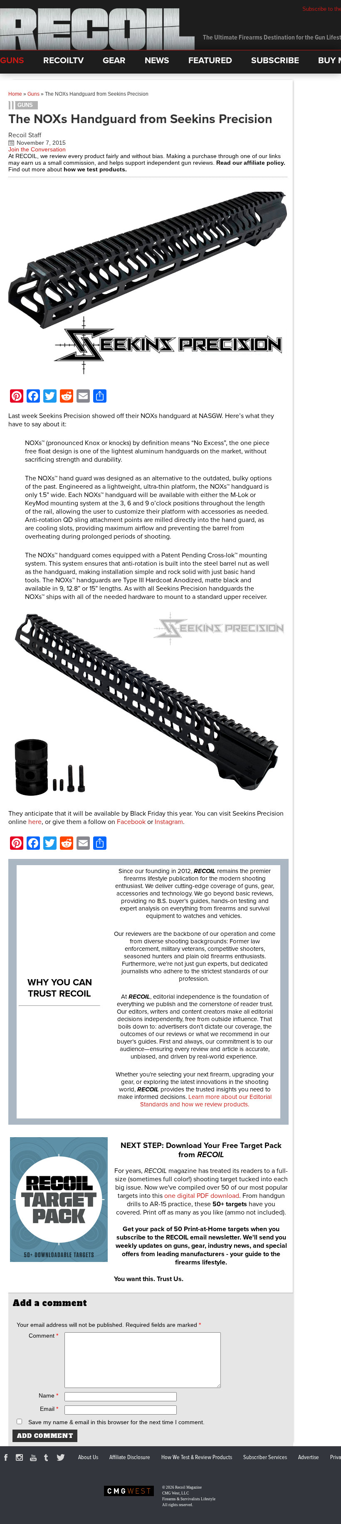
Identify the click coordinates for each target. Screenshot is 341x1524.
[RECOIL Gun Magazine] (97, 48)
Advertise (308, 1457)
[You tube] (35, 1459)
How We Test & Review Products (196, 1457)
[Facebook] (7, 1459)
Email (49, 1408)
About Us (88, 1457)
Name (48, 1395)
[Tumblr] (48, 1459)
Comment (43, 1335)
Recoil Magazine (188, 1487)
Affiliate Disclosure (129, 1457)
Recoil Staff (24, 135)
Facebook (132, 822)
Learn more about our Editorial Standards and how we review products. (206, 1100)
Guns (33, 94)
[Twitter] (62, 1459)
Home (15, 94)
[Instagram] (21, 1459)
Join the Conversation (37, 149)
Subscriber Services (265, 1457)
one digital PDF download (201, 1196)
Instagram (169, 822)
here (35, 822)
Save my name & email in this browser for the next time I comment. (116, 1422)
